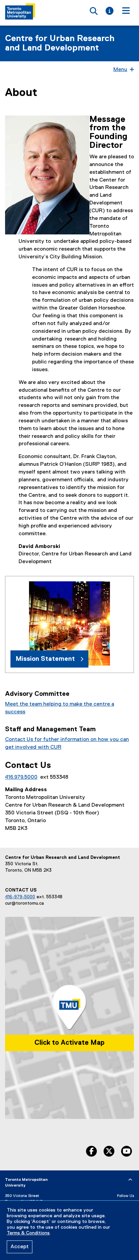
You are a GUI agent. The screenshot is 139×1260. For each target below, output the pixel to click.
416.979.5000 (21, 777)
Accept (19, 1247)
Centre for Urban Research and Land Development (60, 43)
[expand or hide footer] (130, 1180)
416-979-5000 (20, 897)
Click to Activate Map (69, 1042)
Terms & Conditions (28, 1233)
